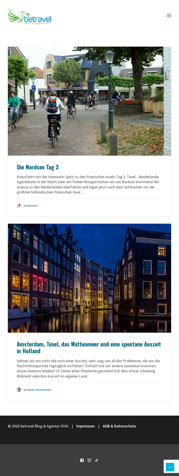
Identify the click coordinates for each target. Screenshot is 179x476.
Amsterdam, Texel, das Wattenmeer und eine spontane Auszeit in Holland (89, 347)
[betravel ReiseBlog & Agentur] (30, 15)
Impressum (85, 426)
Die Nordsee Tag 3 (38, 167)
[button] (169, 15)
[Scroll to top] (170, 466)
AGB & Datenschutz (119, 426)
